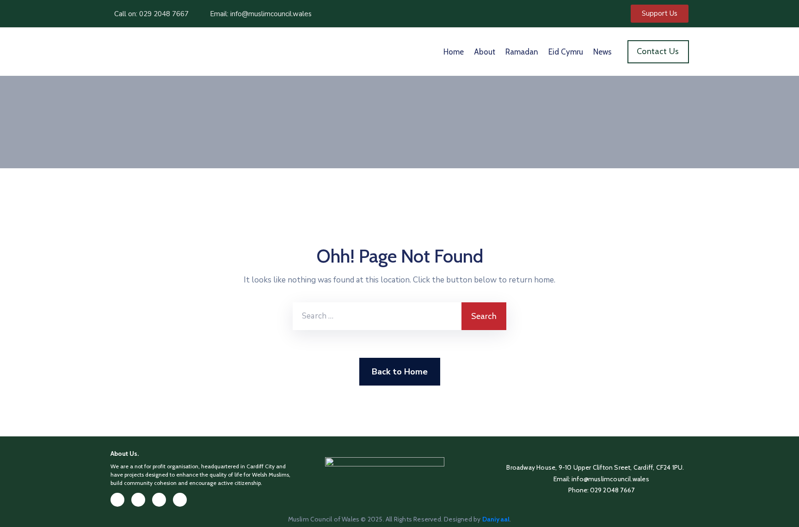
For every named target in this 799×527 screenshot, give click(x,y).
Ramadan (521, 51)
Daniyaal (496, 519)
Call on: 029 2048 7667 (151, 13)
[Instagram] (159, 500)
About (484, 51)
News (602, 51)
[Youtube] (180, 500)
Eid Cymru (565, 51)
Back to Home (400, 371)
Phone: (601, 490)
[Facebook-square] (117, 500)
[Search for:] (377, 316)
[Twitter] (138, 500)
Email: (601, 479)
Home (453, 51)
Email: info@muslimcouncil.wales (261, 13)
